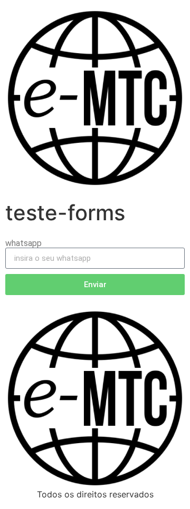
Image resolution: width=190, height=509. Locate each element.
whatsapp (23, 243)
